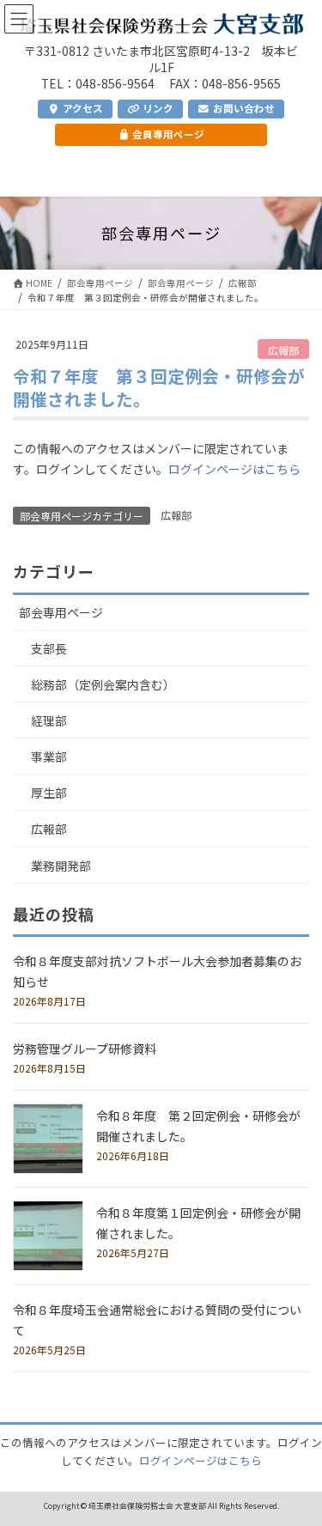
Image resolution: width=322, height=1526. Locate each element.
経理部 (49, 720)
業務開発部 (61, 865)
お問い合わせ (242, 108)
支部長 (49, 648)
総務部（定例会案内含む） (103, 684)
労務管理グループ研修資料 (84, 1048)
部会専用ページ (61, 612)
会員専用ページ (167, 134)
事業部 (49, 756)
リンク (156, 108)
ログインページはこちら (234, 468)
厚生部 (49, 792)
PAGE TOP (297, 1464)
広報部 (283, 350)
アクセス (81, 108)
